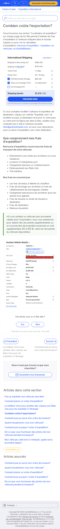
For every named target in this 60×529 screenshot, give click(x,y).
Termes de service (30, 517)
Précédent (11, 341)
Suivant (50, 341)
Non (38, 324)
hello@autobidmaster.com (15, 127)
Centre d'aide (9, 9)
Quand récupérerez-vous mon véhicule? (24, 422)
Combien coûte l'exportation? (20, 413)
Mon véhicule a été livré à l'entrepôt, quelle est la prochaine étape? (28, 441)
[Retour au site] (14, 3)
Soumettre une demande (43, 3)
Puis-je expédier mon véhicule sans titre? (24, 396)
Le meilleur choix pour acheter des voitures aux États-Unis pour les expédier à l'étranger (31, 407)
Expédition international (30, 9)
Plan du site (27, 519)
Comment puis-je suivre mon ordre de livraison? (28, 418)
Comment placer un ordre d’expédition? (24, 401)
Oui (22, 324)
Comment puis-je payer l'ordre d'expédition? (26, 427)
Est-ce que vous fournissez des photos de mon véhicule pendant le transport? (27, 433)
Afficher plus (12, 450)
